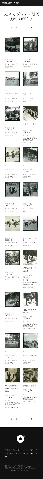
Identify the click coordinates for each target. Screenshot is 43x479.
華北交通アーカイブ (19, 450)
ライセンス (14, 470)
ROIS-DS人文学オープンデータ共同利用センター (21, 467)
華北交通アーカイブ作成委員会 (15, 465)
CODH (7, 450)
